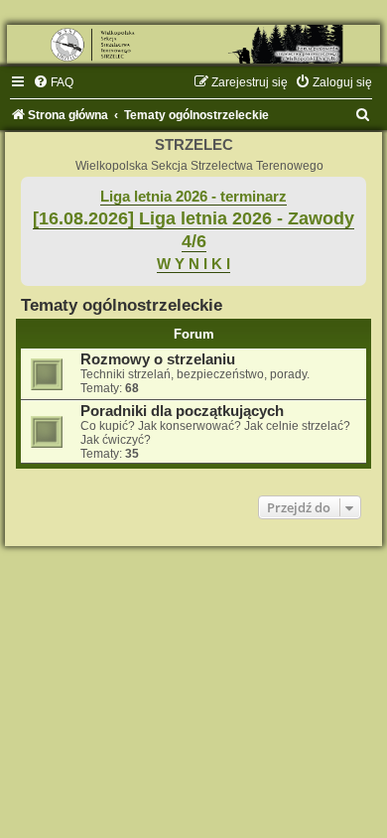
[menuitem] (53, 82)
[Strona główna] (193, 44)
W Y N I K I (193, 264)
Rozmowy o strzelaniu (157, 359)
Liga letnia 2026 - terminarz (193, 197)
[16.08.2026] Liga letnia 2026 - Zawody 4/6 (193, 230)
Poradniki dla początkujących (182, 411)
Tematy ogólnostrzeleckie (121, 305)
